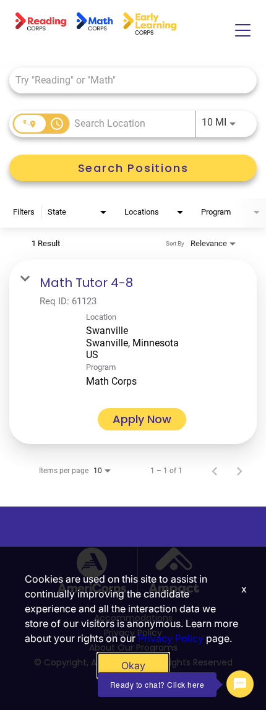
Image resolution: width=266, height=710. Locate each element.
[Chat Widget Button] (240, 684)
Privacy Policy (171, 638)
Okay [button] (133, 665)
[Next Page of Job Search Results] (239, 470)
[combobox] (126, 80)
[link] (133, 352)
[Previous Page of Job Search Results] (214, 470)
